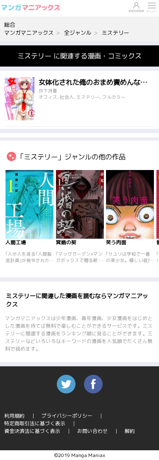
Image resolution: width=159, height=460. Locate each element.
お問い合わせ (92, 431)
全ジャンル (78, 32)
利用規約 (14, 415)
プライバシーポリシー (67, 415)
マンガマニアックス (29, 32)
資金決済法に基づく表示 (32, 431)
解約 (130, 431)
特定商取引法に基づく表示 (34, 423)
